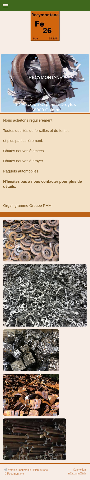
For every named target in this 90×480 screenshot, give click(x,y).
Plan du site (40, 469)
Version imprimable (19, 469)
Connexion (79, 469)
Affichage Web (77, 473)
